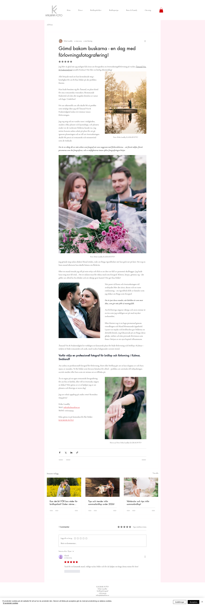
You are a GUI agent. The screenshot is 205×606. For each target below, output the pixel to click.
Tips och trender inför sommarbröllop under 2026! (101, 502)
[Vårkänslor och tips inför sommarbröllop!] (141, 487)
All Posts (50, 25)
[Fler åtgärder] (145, 41)
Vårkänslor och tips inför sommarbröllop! (138, 502)
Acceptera (193, 602)
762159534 (103, 593)
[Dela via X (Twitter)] (65, 452)
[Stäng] (202, 602)
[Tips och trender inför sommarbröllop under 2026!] (102, 487)
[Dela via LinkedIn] (71, 452)
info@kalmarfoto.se (102, 595)
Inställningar (179, 602)
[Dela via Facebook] (60, 452)
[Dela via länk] (77, 452)
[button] (161, 10)
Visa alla (155, 473)
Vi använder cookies (10, 603)
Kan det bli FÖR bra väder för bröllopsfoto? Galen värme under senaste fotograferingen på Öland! (63, 502)
